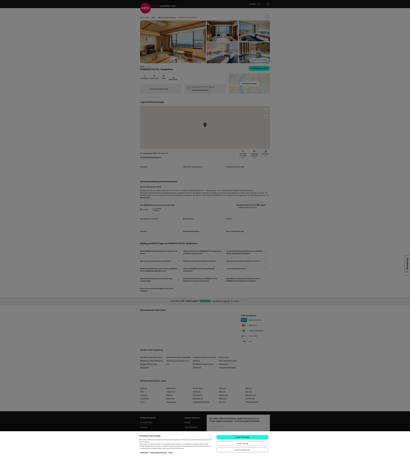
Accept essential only (242, 450)
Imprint (170, 452)
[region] (205, 443)
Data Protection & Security (158, 452)
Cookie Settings (242, 443)
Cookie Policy (144, 452)
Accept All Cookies (242, 437)
